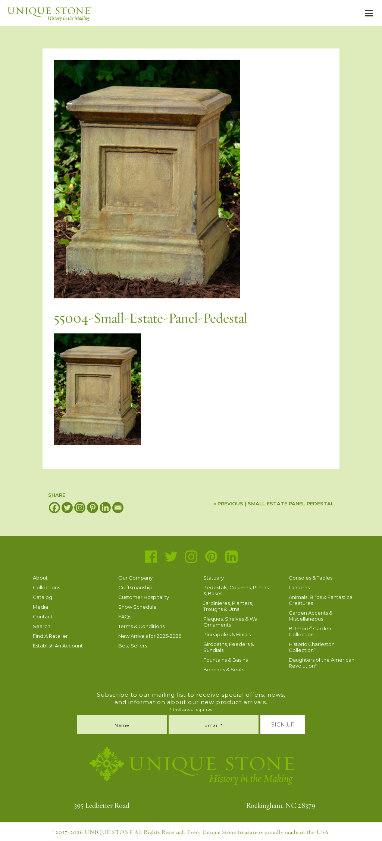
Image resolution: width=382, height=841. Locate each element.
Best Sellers (132, 646)
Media (40, 607)
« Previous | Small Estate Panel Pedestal (273, 503)
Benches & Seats (223, 669)
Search (41, 626)
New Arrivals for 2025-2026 (149, 636)
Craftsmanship (135, 587)
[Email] (117, 507)
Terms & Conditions (141, 626)
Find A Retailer (50, 636)
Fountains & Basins (225, 660)
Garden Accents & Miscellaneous (310, 616)
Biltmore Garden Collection (310, 631)
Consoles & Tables (310, 578)
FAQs (124, 616)
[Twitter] (67, 507)
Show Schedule (137, 607)
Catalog (42, 597)
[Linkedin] (105, 507)
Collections (46, 587)
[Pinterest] (92, 507)
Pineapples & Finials (227, 634)
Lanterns (299, 587)
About (40, 578)
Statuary (213, 578)
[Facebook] (54, 507)
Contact (43, 616)
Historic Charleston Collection (312, 647)
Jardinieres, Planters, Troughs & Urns (228, 606)
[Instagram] (79, 507)
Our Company (135, 578)
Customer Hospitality (143, 597)
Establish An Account (58, 646)
